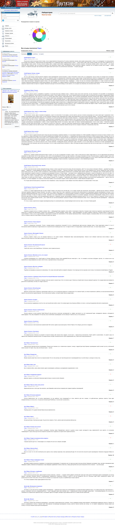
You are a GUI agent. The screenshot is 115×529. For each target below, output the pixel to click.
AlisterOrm (4, 109)
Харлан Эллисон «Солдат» (30, 299)
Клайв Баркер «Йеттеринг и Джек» (32, 151)
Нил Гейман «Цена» (29, 416)
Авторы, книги (8, 28)
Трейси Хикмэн (13, 90)
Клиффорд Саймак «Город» (31, 90)
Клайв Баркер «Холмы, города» (32, 73)
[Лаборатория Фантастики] (33, 13)
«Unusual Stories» (6, 56)
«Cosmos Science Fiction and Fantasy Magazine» (10, 75)
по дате (29, 54)
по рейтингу (35, 54)
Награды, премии (9, 33)
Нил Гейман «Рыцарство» (30, 354)
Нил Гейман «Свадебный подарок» (32, 374)
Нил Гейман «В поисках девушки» (32, 394)
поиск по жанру (97, 15)
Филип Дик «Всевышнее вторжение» (33, 486)
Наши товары (80, 516)
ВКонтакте (68, 516)
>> (12, 124)
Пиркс (39, 48)
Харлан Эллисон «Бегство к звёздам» (33, 266)
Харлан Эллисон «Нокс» (30, 207)
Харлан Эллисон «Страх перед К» (32, 221)
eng (36, 516)
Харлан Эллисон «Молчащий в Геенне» (33, 233)
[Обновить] (18, 91)
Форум (6, 45)
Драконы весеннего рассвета (9, 92)
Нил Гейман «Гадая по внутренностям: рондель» (36, 438)
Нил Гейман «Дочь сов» (30, 364)
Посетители (7, 40)
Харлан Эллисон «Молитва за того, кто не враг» (36, 255)
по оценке (41, 54)
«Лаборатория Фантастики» (60, 524)
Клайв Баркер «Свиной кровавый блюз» (34, 187)
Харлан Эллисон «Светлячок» (31, 331)
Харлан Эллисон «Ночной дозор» (32, 288)
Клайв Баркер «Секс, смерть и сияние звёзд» (35, 111)
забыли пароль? (14, 10)
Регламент (45, 516)
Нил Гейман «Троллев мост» (31, 342)
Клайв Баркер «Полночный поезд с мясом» (35, 165)
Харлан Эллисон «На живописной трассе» (34, 244)
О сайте (33, 516)
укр (40, 516)
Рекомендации (8, 38)
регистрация (7, 10)
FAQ (50, 516)
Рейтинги (7, 35)
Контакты (54, 516)
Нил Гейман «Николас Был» (31, 448)
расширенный (108, 15)
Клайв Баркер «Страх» (29, 57)
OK (17, 20)
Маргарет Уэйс (6, 90)
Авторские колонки (9, 43)
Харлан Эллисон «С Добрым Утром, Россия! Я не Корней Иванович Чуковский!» (44, 276)
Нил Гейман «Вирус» (29, 406)
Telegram (74, 516)
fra (38, 516)
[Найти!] (112, 13)
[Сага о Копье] (10, 102)
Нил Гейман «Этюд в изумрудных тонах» (34, 459)
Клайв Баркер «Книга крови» (31, 131)
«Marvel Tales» (14, 56)
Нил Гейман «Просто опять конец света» (34, 384)
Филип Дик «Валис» (29, 499)
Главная (7, 25)
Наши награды (61, 516)
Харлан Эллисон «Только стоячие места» (34, 309)
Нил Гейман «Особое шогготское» (32, 426)
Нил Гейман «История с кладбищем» (33, 471)
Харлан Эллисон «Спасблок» (31, 321)
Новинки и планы (9, 30)
